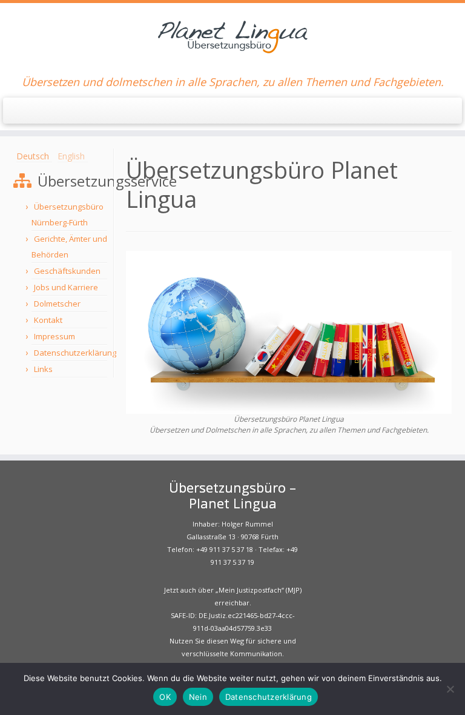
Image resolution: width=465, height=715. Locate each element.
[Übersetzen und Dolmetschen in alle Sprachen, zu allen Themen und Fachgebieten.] (289, 331)
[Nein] (450, 689)
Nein (198, 697)
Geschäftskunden (67, 270)
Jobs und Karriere (66, 287)
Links (43, 369)
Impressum (54, 336)
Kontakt (48, 319)
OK (165, 697)
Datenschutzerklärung (75, 352)
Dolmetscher (57, 303)
